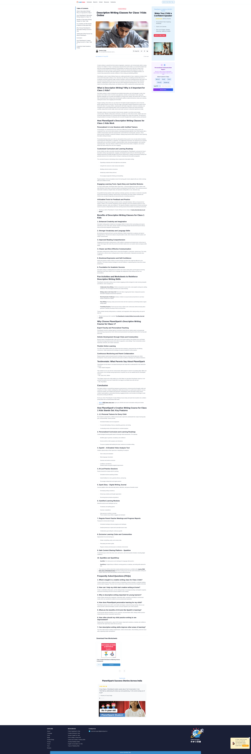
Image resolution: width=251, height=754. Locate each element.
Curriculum (89, 2)
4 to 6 (163, 79)
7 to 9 (169, 79)
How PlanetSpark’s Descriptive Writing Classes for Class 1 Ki (84, 16)
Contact (101, 2)
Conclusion (79, 38)
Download (111, 664)
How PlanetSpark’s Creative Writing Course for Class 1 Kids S (84, 42)
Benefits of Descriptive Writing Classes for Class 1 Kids (84, 20)
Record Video (163, 89)
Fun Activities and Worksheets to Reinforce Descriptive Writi (84, 24)
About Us (95, 2)
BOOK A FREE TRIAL (160, 35)
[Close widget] (249, 738)
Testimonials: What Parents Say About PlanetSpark (84, 34)
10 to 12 (159, 82)
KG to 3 (158, 79)
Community (113, 2)
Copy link (137, 51)
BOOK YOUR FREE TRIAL (168, 2)
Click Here (245, 745)
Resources (106, 2)
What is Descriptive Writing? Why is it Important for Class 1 (84, 11)
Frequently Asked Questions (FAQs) (84, 47)
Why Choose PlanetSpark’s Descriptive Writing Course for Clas (84, 29)
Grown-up (166, 82)
